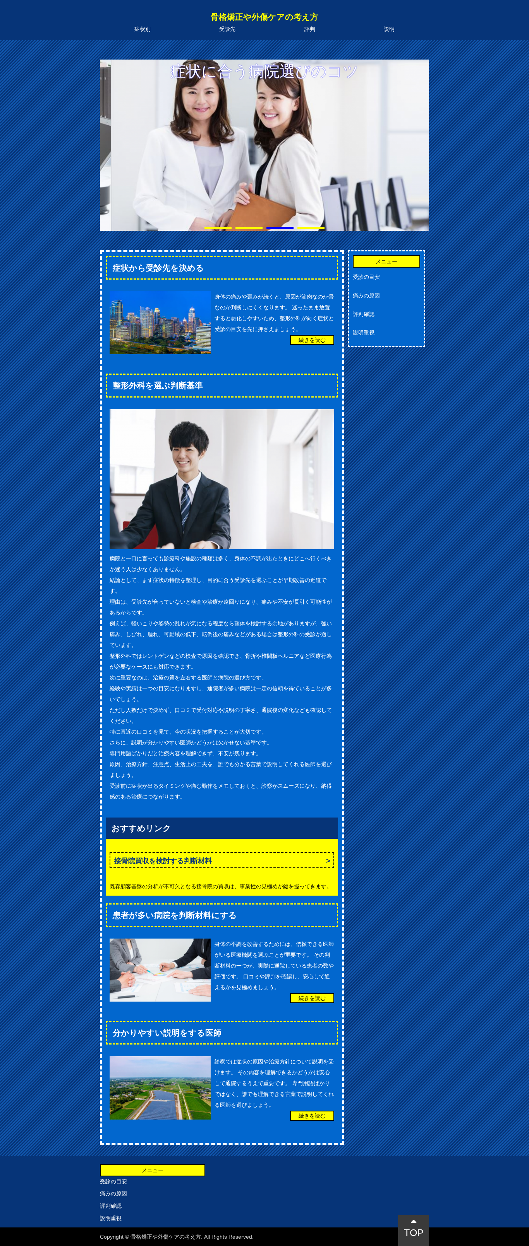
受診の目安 (366, 277)
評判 (309, 29)
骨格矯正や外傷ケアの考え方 (264, 16)
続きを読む (312, 340)
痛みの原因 (366, 295)
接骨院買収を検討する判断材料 (163, 861)
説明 (389, 29)
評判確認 (363, 314)
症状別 (142, 29)
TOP (414, 1232)
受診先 (227, 29)
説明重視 (363, 332)
